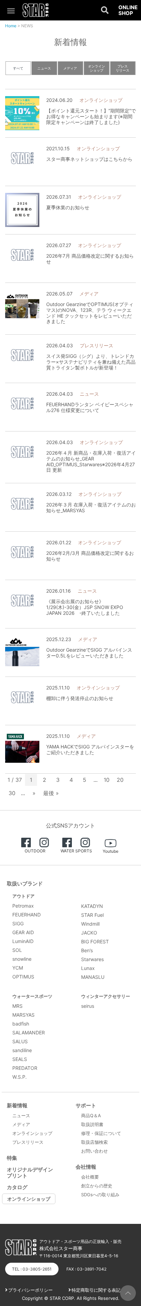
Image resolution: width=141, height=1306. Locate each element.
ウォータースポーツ (32, 996)
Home (10, 25)
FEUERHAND (26, 914)
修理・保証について (101, 1133)
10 (107, 779)
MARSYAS (23, 1015)
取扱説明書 (92, 1124)
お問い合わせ (94, 1151)
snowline (21, 959)
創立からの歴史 (96, 1185)
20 (120, 779)
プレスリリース (122, 68)
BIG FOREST (95, 941)
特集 (12, 1158)
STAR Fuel (92, 915)
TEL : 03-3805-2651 (32, 1269)
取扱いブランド (25, 883)
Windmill (90, 924)
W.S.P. (19, 1077)
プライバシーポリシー (30, 1290)
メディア (70, 68)
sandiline (22, 1050)
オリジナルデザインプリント (30, 1172)
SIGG (18, 923)
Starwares (92, 959)
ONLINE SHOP (128, 10)
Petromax (23, 906)
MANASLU (92, 977)
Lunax (88, 968)
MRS (17, 1006)
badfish (20, 1024)
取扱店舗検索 (94, 1142)
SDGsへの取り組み (100, 1194)
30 (12, 793)
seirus (87, 1006)
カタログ (17, 1187)
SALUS (20, 1041)
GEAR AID (23, 932)
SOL (17, 950)
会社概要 (90, 1177)
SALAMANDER (28, 1032)
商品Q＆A (91, 1115)
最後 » (51, 793)
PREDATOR (24, 1068)
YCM (17, 968)
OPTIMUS (23, 977)
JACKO (89, 933)
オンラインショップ (96, 68)
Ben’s (87, 950)
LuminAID (23, 941)
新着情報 (17, 1105)
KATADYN (92, 906)
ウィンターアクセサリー (105, 996)
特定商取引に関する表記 (96, 1290)
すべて (18, 68)
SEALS (19, 1059)
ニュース (44, 68)
